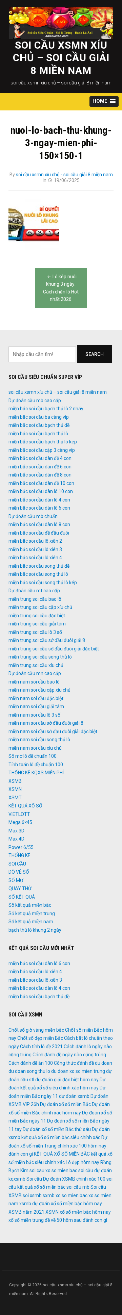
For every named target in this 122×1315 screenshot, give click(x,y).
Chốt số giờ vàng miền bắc (36, 1030)
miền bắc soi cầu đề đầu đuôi (38, 533)
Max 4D (16, 839)
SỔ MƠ (15, 880)
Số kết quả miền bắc (29, 905)
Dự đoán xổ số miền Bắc (65, 1104)
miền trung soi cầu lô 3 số (35, 632)
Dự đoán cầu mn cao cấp (34, 673)
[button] (104, 101)
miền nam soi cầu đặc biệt (35, 698)
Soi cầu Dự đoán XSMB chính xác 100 (65, 1179)
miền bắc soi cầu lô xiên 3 (35, 549)
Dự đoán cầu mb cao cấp (34, 400)
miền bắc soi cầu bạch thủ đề (38, 425)
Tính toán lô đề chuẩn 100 (35, 764)
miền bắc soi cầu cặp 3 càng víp (41, 450)
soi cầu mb (77, 1187)
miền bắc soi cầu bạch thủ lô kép (42, 441)
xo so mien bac (71, 1195)
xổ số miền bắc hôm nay (85, 1212)
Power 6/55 (21, 847)
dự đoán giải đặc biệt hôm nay (67, 1079)
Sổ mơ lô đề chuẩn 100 (32, 756)
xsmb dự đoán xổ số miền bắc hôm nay (60, 1203)
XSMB (15, 781)
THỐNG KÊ (19, 855)
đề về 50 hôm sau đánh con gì (76, 1220)
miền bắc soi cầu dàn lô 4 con (39, 499)
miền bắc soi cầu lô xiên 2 (35, 541)
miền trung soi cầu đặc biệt (36, 615)
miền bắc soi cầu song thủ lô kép (42, 582)
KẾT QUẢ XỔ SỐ (25, 805)
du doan (103, 1063)
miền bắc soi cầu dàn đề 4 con (40, 458)
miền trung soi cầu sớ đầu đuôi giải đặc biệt (53, 648)
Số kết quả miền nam (30, 921)
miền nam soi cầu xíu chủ (35, 748)
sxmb (49, 1195)
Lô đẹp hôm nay (82, 1162)
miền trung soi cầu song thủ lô (40, 657)
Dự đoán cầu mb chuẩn (33, 516)
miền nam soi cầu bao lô (34, 682)
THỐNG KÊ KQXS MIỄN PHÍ (36, 772)
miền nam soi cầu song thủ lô (39, 739)
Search (94, 354)
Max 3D (16, 830)
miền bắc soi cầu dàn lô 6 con (39, 508)
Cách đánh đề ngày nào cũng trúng (69, 1054)
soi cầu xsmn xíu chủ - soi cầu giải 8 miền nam (64, 174)
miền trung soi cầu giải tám (37, 623)
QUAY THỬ (20, 888)
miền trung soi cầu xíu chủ (35, 665)
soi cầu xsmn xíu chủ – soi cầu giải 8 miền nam (61, 57)
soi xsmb (32, 1195)
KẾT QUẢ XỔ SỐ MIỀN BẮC (62, 1154)
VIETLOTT (19, 814)
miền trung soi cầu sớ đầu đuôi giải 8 (46, 640)
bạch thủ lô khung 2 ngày (34, 930)
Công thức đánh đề (74, 1063)
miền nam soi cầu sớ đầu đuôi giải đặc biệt (52, 731)
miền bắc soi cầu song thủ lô (38, 574)
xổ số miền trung (26, 1220)
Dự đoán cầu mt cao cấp (34, 590)
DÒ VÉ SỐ (18, 872)
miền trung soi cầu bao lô (34, 599)
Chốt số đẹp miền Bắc (40, 1038)
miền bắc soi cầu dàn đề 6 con (40, 466)
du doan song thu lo (29, 1071)
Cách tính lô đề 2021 (41, 1046)
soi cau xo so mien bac (53, 1170)
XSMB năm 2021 (26, 1212)
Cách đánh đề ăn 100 (30, 1063)
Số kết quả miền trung (31, 913)
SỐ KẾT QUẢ (21, 897)
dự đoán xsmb (74, 1096)
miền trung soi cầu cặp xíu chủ (40, 607)
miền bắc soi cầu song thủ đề (38, 566)
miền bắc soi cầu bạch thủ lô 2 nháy (45, 408)
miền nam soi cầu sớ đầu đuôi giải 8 (45, 723)
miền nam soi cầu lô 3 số (34, 715)
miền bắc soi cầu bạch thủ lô (38, 433)
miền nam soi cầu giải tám (36, 706)
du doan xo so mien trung (78, 1071)
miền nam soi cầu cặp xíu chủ (39, 690)
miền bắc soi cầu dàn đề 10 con (41, 483)
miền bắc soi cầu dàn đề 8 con (40, 475)
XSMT (15, 797)
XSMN (15, 789)
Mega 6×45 (20, 822)
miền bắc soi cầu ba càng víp (38, 417)
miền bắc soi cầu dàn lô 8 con (39, 524)
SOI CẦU (17, 864)
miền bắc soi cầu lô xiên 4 (35, 557)
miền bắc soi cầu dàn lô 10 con (40, 491)
